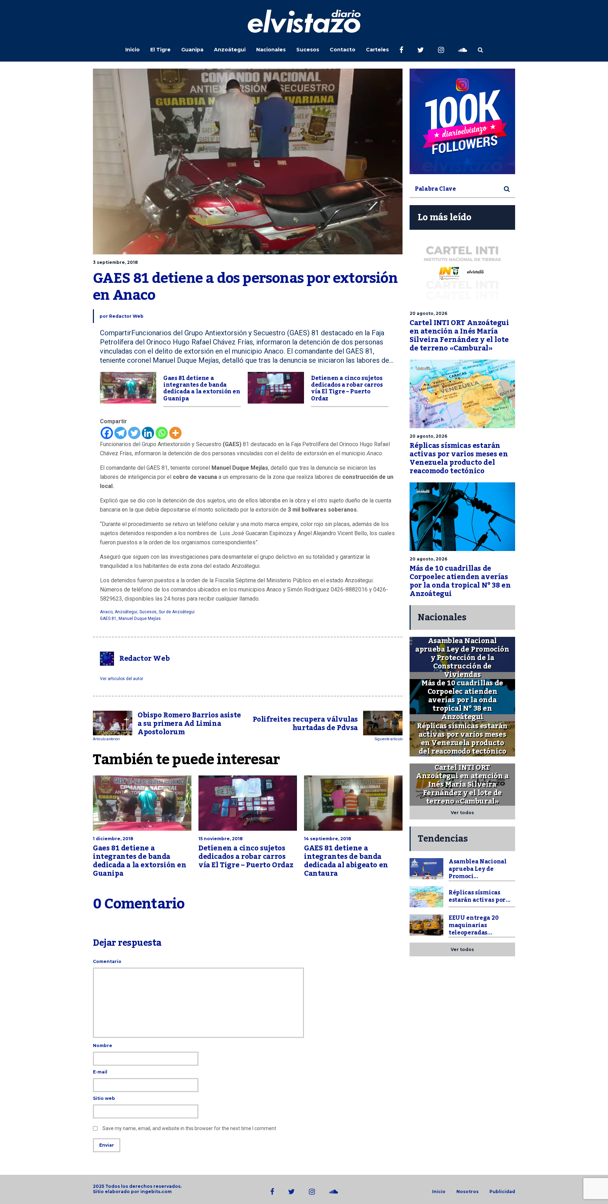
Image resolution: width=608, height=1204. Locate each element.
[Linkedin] (148, 433)
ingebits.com (156, 1191)
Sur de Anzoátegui (177, 611)
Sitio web (104, 1098)
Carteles (377, 49)
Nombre (102, 1045)
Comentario (107, 961)
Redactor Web (126, 316)
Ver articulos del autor (121, 678)
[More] (175, 433)
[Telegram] (120, 433)
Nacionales (271, 49)
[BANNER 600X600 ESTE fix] (462, 121)
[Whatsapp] (162, 433)
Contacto (342, 49)
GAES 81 (108, 618)
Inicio (132, 49)
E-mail (100, 1072)
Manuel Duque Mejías (140, 618)
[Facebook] (107, 433)
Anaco (106, 611)
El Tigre (160, 49)
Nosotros (467, 1191)
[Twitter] (134, 433)
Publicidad (502, 1191)
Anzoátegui (230, 49)
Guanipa (192, 49)
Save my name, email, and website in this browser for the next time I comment (189, 1128)
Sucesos (307, 49)
